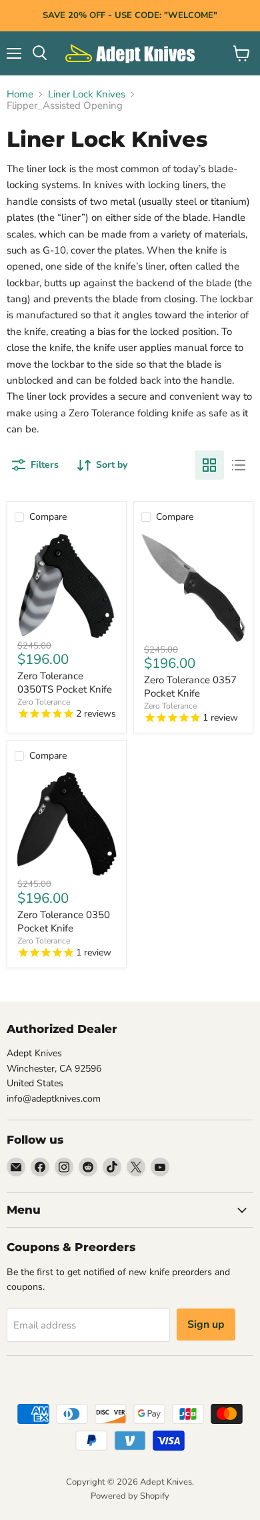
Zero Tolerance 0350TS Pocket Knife (64, 682)
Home (20, 94)
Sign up (206, 1324)
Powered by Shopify (130, 1496)
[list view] (238, 465)
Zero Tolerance (43, 702)
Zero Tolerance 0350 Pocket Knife (63, 921)
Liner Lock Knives (86, 94)
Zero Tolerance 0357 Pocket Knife (190, 686)
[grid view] (209, 465)
